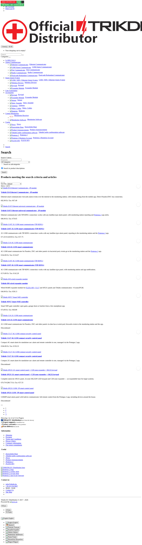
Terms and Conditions (13, 439)
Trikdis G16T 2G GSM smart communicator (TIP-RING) (22, 229)
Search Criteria (6, 158)
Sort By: (4, 184)
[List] (2, 182)
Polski (14, 537)
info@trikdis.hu (11, 484)
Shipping (8, 435)
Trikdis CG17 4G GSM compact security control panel (21, 338)
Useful (7, 122)
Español (16, 530)
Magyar (15, 542)
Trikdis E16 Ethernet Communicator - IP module (19, 192)
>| (6, 414)
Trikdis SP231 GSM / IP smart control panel (17, 393)
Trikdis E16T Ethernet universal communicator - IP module (23, 211)
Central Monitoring (12, 113)
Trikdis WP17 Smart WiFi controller (15, 302)
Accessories (9, 93)
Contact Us (9, 490)
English (15, 522)
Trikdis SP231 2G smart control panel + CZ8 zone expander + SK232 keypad (30, 374)
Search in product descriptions (14, 168)
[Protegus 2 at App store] (10, 473)
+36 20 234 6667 (11, 486)
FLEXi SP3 (30, 288)
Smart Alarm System (12, 78)
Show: (3, 186)
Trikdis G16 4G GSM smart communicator (17, 247)
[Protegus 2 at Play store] (10, 472)
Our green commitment (13, 445)
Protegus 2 (98, 215)
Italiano (15, 532)
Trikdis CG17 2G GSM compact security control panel (21, 356)
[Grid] (4, 182)
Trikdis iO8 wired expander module (14, 283)
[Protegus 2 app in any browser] (12, 475)
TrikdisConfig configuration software (18, 456)
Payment (8, 437)
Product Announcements (14, 460)
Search (7, 147)
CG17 (37, 288)
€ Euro (8, 510)
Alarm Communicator (13, 62)
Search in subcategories (11, 164)
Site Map (8, 492)
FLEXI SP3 (9, 464)
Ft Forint (9, 512)
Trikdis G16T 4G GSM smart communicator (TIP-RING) (22, 265)
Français (17, 527)
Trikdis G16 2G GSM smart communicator (17, 320)
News (7, 458)
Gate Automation (11, 91)
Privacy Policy (10, 441)
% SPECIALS (10, 60)
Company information (13, 443)
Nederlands (19, 534)
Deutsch (11, 525)
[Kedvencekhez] (138, 186)
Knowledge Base (11, 454)
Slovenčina (19, 539)
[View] (2, 332)
